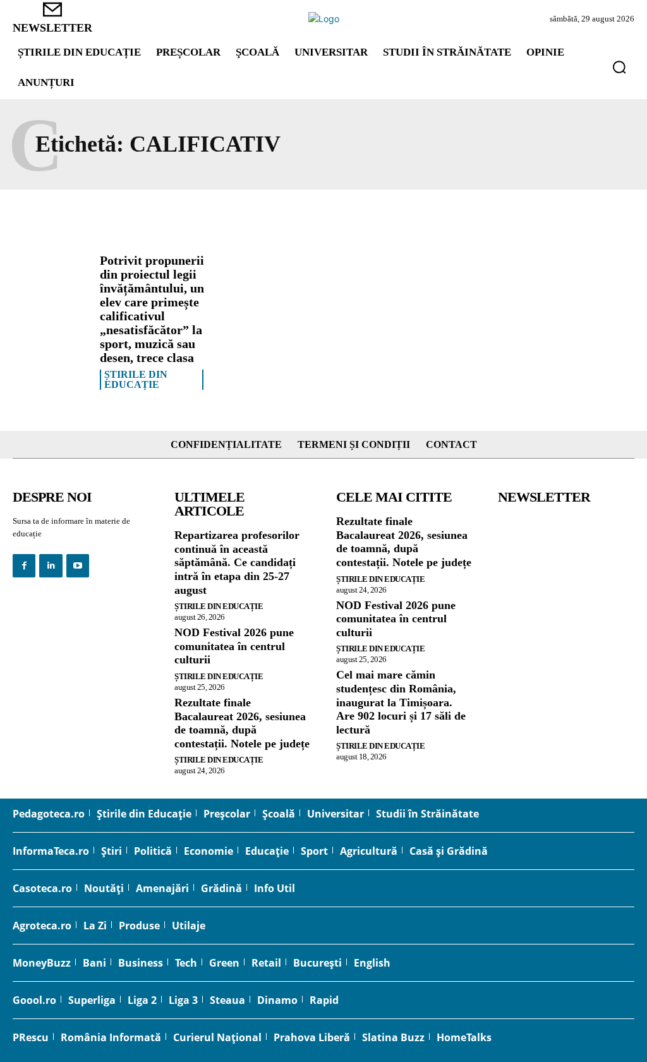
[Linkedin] (50, 565)
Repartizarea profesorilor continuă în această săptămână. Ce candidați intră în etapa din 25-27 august (236, 562)
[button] (619, 67)
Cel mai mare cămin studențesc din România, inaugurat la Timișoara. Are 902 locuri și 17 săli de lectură (401, 701)
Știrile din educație (135, 380)
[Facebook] (24, 565)
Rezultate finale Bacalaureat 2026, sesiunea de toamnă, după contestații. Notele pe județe (242, 723)
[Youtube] (77, 565)
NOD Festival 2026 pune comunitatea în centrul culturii (234, 646)
